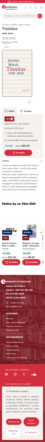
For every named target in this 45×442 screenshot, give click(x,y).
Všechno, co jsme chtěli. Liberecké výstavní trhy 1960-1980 (30, 244)
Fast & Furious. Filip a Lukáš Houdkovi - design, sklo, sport (11, 244)
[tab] (9, 111)
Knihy (7, 25)
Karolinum (6, 42)
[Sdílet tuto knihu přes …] (29, 102)
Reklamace (11, 353)
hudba (20, 25)
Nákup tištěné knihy (15, 342)
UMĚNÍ (13, 25)
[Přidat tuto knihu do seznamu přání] (37, 152)
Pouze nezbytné (31, 422)
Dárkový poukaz (13, 350)
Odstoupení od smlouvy (16, 357)
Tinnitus (27, 25)
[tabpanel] (22, 136)
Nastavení (32, 432)
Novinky (9, 318)
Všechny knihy (12, 330)
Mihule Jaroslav (9, 37)
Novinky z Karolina (14, 326)
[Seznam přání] (31, 7)
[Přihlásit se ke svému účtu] (25, 7)
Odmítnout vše (13, 432)
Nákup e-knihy (12, 346)
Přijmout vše (14, 421)
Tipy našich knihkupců (16, 322)
